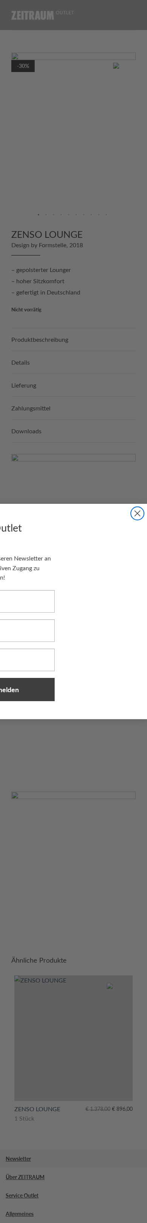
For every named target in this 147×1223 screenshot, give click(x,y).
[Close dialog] (137, 513)
